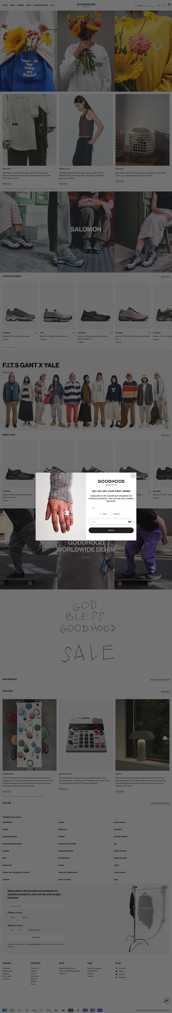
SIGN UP (111, 530)
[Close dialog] (133, 476)
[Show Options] (130, 521)
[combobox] (109, 522)
